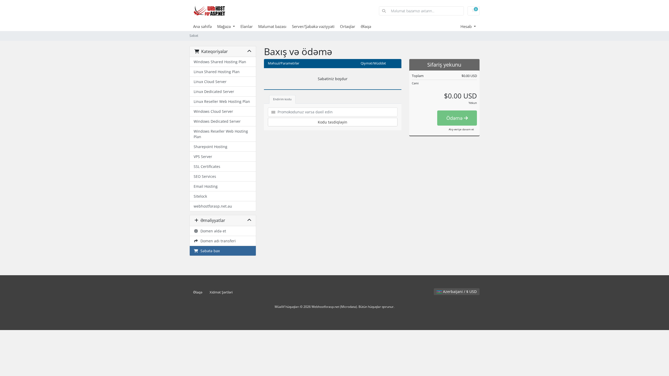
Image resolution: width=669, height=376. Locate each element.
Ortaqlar (347, 26)
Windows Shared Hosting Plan (220, 61)
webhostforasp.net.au (213, 206)
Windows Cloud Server (213, 111)
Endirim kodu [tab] (282, 99)
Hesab (466, 26)
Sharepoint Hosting (210, 146)
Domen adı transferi (217, 240)
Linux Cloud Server (210, 81)
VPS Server (203, 156)
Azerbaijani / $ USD (459, 291)
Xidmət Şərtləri (221, 292)
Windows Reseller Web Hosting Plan (221, 134)
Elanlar (246, 26)
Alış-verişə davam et (461, 129)
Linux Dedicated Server (214, 91)
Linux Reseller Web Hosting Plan (222, 101)
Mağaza (224, 26)
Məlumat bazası (272, 26)
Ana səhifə (202, 26)
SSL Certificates (207, 166)
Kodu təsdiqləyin (332, 122)
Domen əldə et (212, 230)
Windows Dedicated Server (217, 121)
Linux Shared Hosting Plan (217, 71)
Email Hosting (206, 186)
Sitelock (200, 196)
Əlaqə (366, 26)
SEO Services (205, 176)
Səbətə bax (209, 250)
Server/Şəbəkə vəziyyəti (313, 26)
